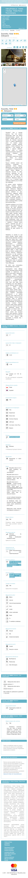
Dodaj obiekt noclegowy (10, 853)
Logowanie (23, 5)
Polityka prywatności (9, 857)
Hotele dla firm (7, 855)
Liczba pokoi (17, 117)
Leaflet (9, 105)
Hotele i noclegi (6, 16)
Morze (3, 21)
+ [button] (4, 70)
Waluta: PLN (22, 28)
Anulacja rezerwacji (9, 850)
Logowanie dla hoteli (9, 852)
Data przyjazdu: (6, 113)
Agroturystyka (5, 18)
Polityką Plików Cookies (6, 1)
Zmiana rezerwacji (8, 848)
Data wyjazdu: (18, 113)
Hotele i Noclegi (5, 30)
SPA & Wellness (6, 25)
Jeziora (4, 24)
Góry (3, 22)
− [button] (4, 72)
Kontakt (6, 860)
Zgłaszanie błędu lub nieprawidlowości (12, 774)
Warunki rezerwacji (8, 858)
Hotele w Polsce (8, 842)
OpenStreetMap (19, 105)
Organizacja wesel (6, 27)
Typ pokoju (4, 117)
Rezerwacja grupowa (9, 847)
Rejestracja (15, 5)
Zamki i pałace (5, 19)
